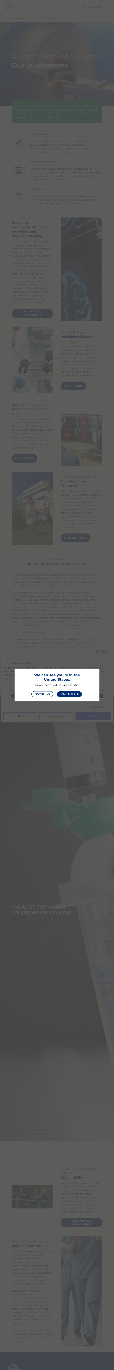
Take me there (69, 694)
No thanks (42, 693)
